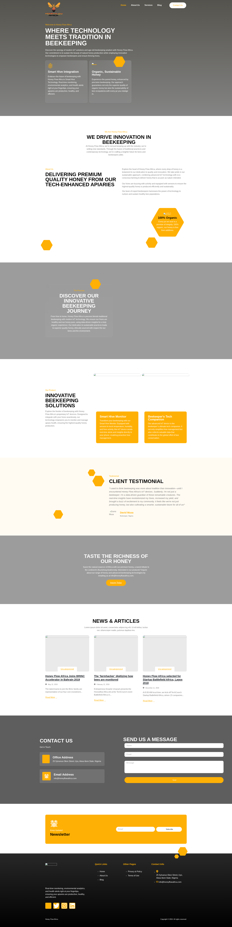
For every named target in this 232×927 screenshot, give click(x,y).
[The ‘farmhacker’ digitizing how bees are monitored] (116, 653)
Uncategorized (67, 669)
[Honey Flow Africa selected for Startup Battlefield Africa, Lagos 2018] (165, 653)
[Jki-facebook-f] (48, 906)
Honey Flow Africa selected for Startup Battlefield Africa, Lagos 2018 (162, 679)
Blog (159, 5)
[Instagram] (64, 906)
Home (123, 5)
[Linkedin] (72, 906)
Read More (50, 697)
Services (148, 5)
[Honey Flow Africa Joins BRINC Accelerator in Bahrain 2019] (67, 653)
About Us (135, 5)
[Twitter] (56, 906)
